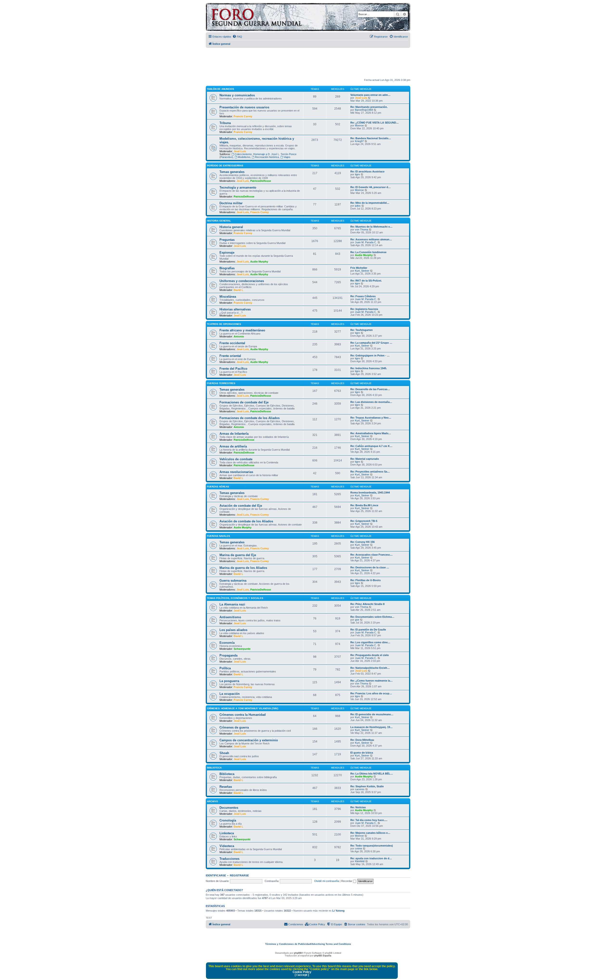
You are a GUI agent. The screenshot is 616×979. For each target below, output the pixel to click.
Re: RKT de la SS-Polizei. (366, 280)
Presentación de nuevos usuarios (244, 107)
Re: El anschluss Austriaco (367, 171)
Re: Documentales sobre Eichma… (372, 616)
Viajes (286, 157)
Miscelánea (227, 296)
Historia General (219, 220)
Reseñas (225, 786)
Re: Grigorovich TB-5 (363, 520)
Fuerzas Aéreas (218, 486)
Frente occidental (232, 343)
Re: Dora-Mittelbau (362, 739)
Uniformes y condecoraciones (241, 281)
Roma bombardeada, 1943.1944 (370, 492)
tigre (357, 174)
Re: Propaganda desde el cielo (369, 655)
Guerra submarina (232, 580)
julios (358, 205)
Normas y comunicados (237, 95)
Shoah (224, 753)
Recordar (347, 881)
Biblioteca (214, 767)
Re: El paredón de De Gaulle (368, 629)
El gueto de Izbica (361, 752)
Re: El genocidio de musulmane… (371, 714)
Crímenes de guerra (234, 727)
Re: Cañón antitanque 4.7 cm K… (371, 446)
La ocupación (229, 694)
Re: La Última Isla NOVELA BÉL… (371, 773)
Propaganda (228, 655)
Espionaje (226, 252)
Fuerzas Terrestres (221, 383)
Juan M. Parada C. (366, 242)
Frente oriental (230, 356)
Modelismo (244, 157)
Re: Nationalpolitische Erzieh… (370, 667)
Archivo (212, 801)
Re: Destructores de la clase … (369, 567)
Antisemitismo (230, 617)
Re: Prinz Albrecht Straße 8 (367, 604)
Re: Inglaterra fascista (364, 309)
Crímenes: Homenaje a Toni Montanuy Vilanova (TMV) (242, 708)
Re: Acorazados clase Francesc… (371, 554)
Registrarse (239, 875)
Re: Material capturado (364, 458)
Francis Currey (243, 116)
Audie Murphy (259, 261)
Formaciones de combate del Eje (244, 402)
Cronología (227, 820)
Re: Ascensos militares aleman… (371, 239)
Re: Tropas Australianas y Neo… (370, 417)
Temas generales (231, 172)
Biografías (227, 268)
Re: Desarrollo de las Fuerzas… (370, 389)
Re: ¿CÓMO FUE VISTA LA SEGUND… (374, 122)
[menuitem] (237, 36)
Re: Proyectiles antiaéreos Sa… (370, 471)
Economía (227, 642)
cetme (358, 848)
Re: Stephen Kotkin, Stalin (367, 786)
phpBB (298, 953)
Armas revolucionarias (236, 472)
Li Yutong (338, 910)
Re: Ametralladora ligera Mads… (370, 433)
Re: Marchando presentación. (369, 106)
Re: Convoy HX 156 (362, 541)
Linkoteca (226, 833)
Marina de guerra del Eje (237, 555)
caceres (360, 789)
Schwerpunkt (242, 648)
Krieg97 (359, 141)
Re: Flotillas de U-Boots (365, 580)
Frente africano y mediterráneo (242, 330)
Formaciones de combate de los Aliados (249, 418)
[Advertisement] (308, 63)
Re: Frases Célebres (363, 296)
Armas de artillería (233, 446)
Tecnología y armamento (237, 187)
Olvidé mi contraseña (326, 881)
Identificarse (216, 875)
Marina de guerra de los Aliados (243, 568)
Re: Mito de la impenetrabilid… (369, 202)
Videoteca (226, 846)
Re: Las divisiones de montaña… (371, 402)
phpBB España (322, 955)
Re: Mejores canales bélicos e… (370, 832)
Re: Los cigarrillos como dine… (370, 642)
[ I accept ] (302, 974)
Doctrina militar (231, 203)
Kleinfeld (360, 861)
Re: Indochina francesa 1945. (368, 368)
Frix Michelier (358, 267)
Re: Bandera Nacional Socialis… (370, 138)
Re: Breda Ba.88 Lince (364, 505)
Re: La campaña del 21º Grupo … (371, 342)
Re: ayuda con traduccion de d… (371, 858)
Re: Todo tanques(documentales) (371, 845)
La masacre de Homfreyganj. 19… (371, 727)
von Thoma (361, 229)
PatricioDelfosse (260, 180)
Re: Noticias (358, 807)
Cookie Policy (302, 972)
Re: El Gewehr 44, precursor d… (370, 187)
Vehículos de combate (235, 459)
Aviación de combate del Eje (240, 505)
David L (238, 290)
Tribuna (225, 123)
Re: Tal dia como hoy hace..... (368, 820)
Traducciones (229, 859)
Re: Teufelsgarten (361, 330)
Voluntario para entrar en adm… (370, 94)
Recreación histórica (267, 157)
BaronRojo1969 (364, 109)
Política (225, 668)
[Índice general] (275, 17)
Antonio (239, 336)
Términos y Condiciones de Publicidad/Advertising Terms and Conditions (308, 944)
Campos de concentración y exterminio (248, 740)
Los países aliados (233, 630)
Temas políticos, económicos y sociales (235, 598)
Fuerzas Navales (218, 536)
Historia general (231, 227)
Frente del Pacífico (233, 368)
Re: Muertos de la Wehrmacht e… (371, 226)
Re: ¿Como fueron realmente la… (371, 680)
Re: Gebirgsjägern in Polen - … (370, 355)
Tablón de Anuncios (220, 89)
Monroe (359, 125)
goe (357, 619)
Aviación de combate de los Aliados (246, 521)
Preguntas (227, 240)
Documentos (228, 807)
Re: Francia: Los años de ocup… (371, 693)
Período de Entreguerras (225, 165)
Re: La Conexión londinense (368, 252)
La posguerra (229, 681)
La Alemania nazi (232, 604)
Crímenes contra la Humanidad (242, 714)
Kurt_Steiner (362, 270)
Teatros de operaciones (224, 324)
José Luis (361, 97)
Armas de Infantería (234, 433)
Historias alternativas (235, 309)
